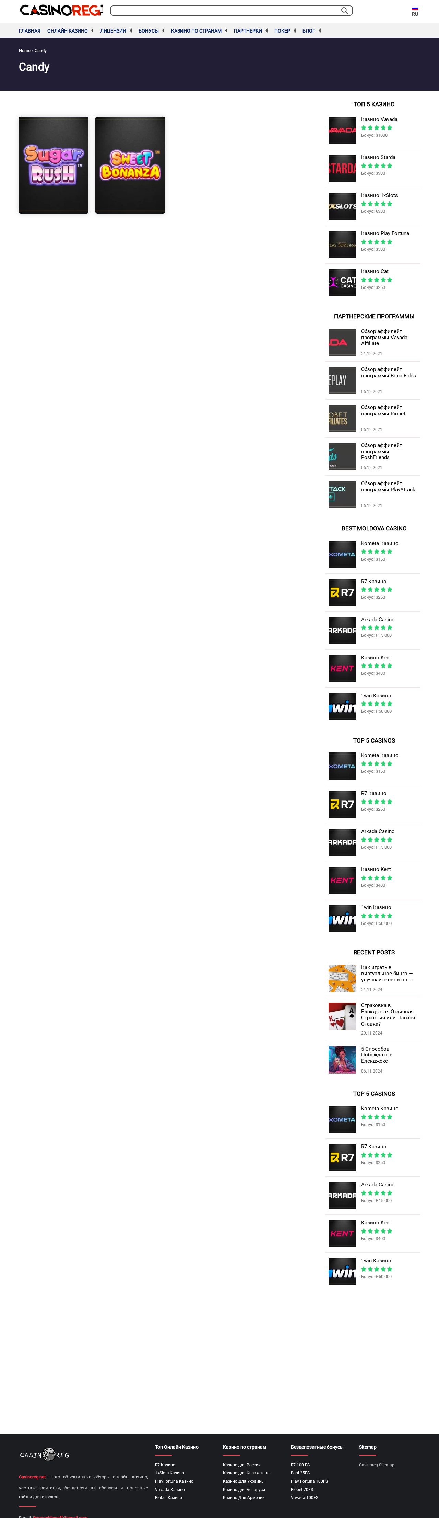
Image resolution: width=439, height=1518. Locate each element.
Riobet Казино (168, 1497)
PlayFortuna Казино (174, 1481)
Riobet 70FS (302, 1489)
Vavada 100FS (304, 1497)
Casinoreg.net (32, 1476)
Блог (308, 31)
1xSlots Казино (169, 1473)
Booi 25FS (300, 1473)
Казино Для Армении (244, 1497)
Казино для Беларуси (244, 1489)
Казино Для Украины (243, 1481)
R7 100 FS (300, 1464)
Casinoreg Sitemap (376, 1464)
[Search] (344, 10)
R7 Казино (165, 1464)
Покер (282, 31)
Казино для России (242, 1464)
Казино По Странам (196, 31)
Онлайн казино (67, 31)
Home (25, 50)
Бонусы (149, 31)
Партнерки (248, 31)
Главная (29, 31)
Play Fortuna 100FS (309, 1481)
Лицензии (113, 31)
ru (415, 14)
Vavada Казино (170, 1489)
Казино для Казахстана (246, 1473)
